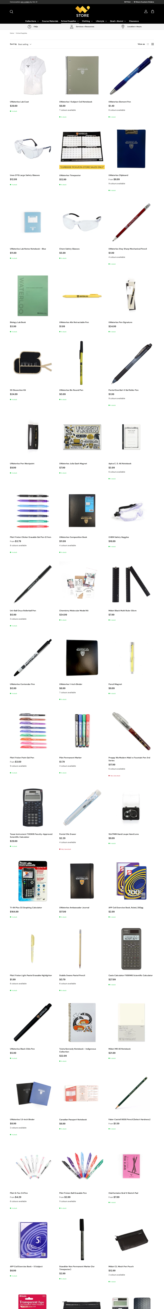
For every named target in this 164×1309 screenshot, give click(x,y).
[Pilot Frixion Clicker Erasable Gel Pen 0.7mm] (32, 510)
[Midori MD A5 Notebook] (131, 1022)
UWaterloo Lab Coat (19, 102)
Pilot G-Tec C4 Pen (19, 1193)
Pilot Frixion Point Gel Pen (22, 757)
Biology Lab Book (18, 322)
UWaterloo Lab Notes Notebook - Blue (28, 249)
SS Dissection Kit (18, 390)
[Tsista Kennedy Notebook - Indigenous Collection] (82, 1022)
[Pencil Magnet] (131, 657)
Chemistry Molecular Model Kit (73, 610)
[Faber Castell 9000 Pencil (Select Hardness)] (131, 1093)
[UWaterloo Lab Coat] (32, 75)
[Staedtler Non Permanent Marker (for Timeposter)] (82, 1240)
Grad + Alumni (116, 21)
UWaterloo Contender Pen (22, 684)
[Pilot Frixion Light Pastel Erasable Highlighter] (32, 949)
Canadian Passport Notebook (73, 1119)
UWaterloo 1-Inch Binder (70, 684)
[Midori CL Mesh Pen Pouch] (131, 1240)
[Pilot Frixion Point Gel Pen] (32, 731)
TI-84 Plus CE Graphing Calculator (26, 907)
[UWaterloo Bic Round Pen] (82, 363)
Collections (30, 21)
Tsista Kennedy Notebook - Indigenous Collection (77, 1050)
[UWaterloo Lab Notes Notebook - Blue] (32, 222)
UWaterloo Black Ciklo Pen (22, 1049)
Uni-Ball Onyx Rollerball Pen (23, 610)
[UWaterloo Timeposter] (82, 149)
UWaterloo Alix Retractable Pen (74, 322)
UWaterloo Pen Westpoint (22, 463)
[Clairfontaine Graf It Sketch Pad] (131, 1166)
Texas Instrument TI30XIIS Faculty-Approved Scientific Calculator (31, 835)
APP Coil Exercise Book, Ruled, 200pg (126, 907)
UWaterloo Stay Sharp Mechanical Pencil (128, 249)
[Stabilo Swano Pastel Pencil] (82, 949)
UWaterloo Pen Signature (120, 322)
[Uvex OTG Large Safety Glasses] (32, 149)
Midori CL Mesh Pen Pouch (121, 1266)
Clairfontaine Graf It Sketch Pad (123, 1193)
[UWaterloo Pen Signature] (131, 296)
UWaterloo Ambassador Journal (74, 907)
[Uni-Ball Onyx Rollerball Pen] (32, 584)
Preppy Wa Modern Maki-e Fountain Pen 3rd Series (129, 759)
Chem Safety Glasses (69, 249)
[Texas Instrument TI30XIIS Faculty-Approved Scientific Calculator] (32, 807)
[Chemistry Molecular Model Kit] (82, 584)
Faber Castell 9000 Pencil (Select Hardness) (129, 1119)
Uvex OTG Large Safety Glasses (25, 175)
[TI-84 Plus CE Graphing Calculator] (32, 881)
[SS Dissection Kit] (32, 363)
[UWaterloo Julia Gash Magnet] (82, 437)
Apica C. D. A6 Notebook (120, 463)
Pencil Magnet (115, 684)
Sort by (13, 44)
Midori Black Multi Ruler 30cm (123, 610)
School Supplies (68, 21)
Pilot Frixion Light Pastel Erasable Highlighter (31, 975)
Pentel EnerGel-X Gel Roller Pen (124, 390)
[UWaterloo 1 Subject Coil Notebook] (82, 75)
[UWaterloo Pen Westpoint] (32, 437)
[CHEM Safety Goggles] (131, 510)
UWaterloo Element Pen (120, 102)
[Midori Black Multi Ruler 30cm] (131, 584)
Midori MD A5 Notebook (120, 1049)
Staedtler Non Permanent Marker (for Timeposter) (77, 1268)
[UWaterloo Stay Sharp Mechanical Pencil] (131, 222)
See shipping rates (41, 2)
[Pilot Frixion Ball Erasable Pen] (82, 1166)
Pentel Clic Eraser (67, 834)
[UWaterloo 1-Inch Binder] (82, 657)
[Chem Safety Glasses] (82, 222)
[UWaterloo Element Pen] (131, 75)
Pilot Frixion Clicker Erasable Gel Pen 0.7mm (30, 537)
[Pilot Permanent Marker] (82, 731)
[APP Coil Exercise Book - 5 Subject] (32, 1240)
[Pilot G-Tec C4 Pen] (32, 1166)
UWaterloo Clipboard (118, 175)
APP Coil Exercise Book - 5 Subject (26, 1266)
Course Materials (50, 21)
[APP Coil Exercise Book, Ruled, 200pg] (131, 881)
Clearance (134, 21)
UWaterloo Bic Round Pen (71, 390)
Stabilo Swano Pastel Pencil (72, 975)
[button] (152, 11)
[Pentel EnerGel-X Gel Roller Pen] (131, 363)
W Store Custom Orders (144, 2)
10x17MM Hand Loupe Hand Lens (124, 834)
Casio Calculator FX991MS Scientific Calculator (131, 975)
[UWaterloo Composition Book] (82, 510)
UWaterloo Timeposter (70, 175)
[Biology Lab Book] (32, 296)
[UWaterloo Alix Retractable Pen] (82, 296)
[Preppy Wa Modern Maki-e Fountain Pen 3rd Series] (131, 731)
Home (12, 33)
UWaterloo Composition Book (73, 537)
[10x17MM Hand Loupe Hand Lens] (131, 807)
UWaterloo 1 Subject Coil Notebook (75, 102)
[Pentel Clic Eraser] (82, 807)
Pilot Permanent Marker (70, 757)
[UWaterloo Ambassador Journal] (82, 881)
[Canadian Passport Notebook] (82, 1093)
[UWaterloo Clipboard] (131, 149)
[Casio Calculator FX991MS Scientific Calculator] (131, 949)
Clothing (86, 21)
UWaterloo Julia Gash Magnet (73, 463)
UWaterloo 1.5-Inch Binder (22, 1119)
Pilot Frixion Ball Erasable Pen (73, 1193)
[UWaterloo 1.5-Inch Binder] (32, 1093)
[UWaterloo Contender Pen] (32, 657)
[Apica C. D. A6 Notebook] (131, 437)
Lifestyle (100, 21)
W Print (127, 2)
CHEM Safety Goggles (119, 537)
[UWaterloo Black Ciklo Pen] (32, 1022)
